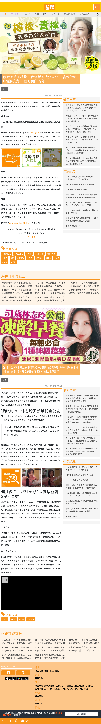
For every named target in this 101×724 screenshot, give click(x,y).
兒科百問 (48, 688)
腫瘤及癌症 (79, 685)
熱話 (52, 670)
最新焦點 (39, 670)
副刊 (45, 14)
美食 (29, 253)
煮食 (14, 262)
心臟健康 (90, 685)
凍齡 (22, 619)
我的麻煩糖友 (70, 14)
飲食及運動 (49, 685)
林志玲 (31, 619)
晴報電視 (15, 14)
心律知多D (84, 14)
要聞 (46, 670)
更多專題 (84, 688)
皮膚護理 (74, 688)
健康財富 (55, 14)
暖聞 (57, 670)
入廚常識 (39, 253)
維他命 (39, 258)
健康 (4, 14)
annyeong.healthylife (19, 222)
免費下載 (31, 236)
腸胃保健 (39, 688)
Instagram (35, 132)
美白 (30, 258)
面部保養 (51, 253)
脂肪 (14, 619)
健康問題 (7, 253)
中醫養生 (69, 685)
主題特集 (27, 14)
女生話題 (19, 253)
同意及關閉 (81, 714)
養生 (5, 258)
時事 (37, 14)
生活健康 (60, 685)
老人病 (66, 688)
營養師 (21, 258)
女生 (57, 258)
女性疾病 (58, 688)
